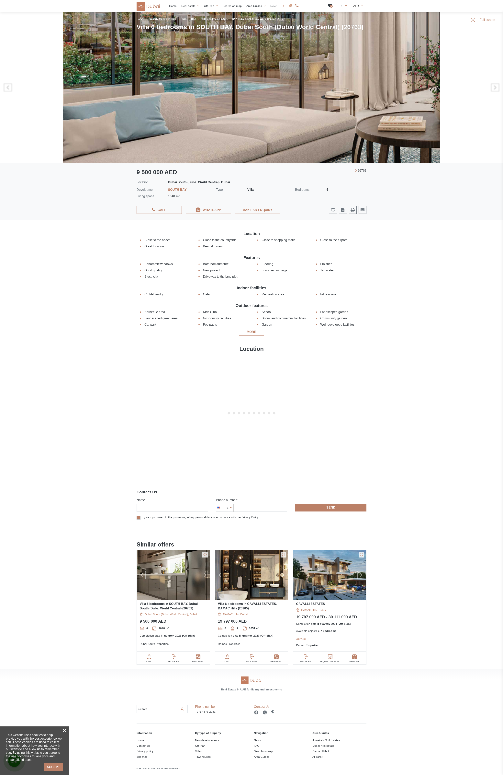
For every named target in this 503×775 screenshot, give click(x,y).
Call (162, 210)
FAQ (256, 745)
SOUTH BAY (177, 189)
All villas (301, 638)
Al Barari (317, 756)
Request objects (329, 661)
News (257, 740)
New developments (207, 740)
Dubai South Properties (154, 643)
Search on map (263, 751)
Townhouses (203, 756)
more (251, 332)
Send (330, 507)
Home (140, 740)
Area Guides (261, 756)
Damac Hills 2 (321, 751)
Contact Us (143, 745)
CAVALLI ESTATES (310, 603)
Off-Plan (200, 745)
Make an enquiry (257, 210)
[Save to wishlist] (205, 555)
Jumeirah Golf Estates (326, 740)
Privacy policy (145, 751)
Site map (142, 756)
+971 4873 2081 (310, 5)
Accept (53, 767)
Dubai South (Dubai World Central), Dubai (171, 614)
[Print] (353, 210)
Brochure (173, 661)
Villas (198, 751)
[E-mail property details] (362, 210)
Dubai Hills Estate (323, 745)
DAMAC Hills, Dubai (235, 614)
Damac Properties (229, 643)
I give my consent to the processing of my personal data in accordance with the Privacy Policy (200, 517)
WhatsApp (212, 210)
